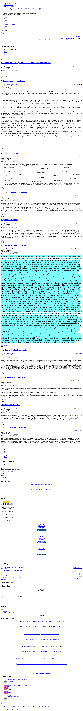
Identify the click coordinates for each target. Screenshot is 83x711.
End (5, 457)
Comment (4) (14, 353)
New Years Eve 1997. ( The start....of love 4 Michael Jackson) (26, 63)
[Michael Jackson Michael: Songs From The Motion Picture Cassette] (41, 639)
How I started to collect (10, 405)
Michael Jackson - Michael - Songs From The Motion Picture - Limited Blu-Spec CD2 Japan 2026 (41, 658)
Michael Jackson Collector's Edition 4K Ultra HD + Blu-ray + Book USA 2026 (41, 646)
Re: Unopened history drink (15, 691)
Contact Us (41, 706)
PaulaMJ (7, 223)
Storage (8, 432)
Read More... (4, 76)
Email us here (44, 39)
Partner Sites (20, 706)
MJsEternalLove (9, 84)
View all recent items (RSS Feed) (41, 673)
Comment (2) (16, 84)
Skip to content (8, 2)
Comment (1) (16, 66)
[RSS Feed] (28, 9)
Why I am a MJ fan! (9, 220)
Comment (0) (9, 156)
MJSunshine (8, 408)
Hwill (8, 698)
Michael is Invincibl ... (7, 574)
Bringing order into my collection (15, 427)
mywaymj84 (8, 195)
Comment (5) (18, 248)
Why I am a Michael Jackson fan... (15, 350)
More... (2, 703)
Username (3, 603)
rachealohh (8, 353)
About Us (3, 706)
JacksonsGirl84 (10, 681)
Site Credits (27, 706)
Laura (9, 686)
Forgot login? (4, 611)
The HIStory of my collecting (13, 377)
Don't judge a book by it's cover (14, 192)
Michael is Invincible (9, 153)
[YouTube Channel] (36, 9)
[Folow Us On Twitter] (19, 9)
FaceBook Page (70, 38)
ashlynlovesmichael (10, 248)
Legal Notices (34, 706)
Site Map (47, 706)
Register (11, 612)
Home (2, 30)
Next (5, 455)
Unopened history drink (13, 696)
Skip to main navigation (10, 3)
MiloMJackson (9, 66)
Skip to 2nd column (9, 6)
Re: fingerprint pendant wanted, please (17, 679)
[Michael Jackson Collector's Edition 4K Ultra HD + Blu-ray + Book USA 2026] (42, 651)
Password (3, 606)
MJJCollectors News (8, 471)
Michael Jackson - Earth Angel (13, 245)
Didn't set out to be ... (6, 570)
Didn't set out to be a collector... (14, 81)
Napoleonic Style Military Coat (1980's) (41, 484)
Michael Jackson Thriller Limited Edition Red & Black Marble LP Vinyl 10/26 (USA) (42, 621)
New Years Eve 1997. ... (7, 567)
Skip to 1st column (8, 5)
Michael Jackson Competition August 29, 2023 (20, 685)
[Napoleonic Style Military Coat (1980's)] (41, 489)
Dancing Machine (9, 380)
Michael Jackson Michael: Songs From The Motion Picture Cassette (41, 634)
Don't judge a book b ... (7, 577)
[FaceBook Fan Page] (7, 9)
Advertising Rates (11, 706)
